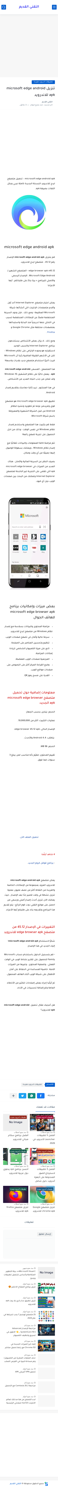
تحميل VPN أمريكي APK (25, 1372)
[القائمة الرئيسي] (54, 7)
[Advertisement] (29, 46)
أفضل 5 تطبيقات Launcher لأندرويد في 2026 (44, 1139)
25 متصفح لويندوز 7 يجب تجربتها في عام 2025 (20, 1316)
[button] (41, 1095)
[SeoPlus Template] (46, 1484)
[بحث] (3, 7)
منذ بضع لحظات (47, 1132)
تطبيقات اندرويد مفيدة (43, 82)
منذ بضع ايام (28, 1325)
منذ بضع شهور (28, 1268)
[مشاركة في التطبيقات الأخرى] (13, 1095)
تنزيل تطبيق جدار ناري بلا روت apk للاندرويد (21, 1302)
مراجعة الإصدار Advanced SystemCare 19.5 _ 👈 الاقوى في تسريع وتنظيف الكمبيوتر (21, 1332)
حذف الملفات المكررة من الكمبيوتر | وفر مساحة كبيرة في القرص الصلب (20, 1360)
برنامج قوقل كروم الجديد (41, 863)
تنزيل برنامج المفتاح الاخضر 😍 (22, 1287)
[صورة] (46, 1273)
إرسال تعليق (45, 1234)
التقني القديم (29, 7)
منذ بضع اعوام (28, 1284)
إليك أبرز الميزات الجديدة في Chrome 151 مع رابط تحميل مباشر (20, 1346)
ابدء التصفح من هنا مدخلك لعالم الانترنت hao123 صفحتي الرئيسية (21, 1401)
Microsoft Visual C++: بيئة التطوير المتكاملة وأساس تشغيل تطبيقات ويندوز (20, 1275)
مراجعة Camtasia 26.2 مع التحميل (20, 1386)
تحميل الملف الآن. (29, 837)
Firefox (51, 332)
